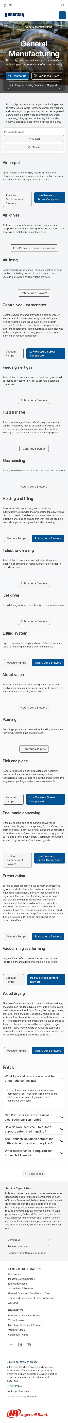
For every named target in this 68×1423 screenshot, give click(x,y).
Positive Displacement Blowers (25, 1315)
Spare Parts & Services (20, 1288)
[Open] (62, 15)
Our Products (15, 1274)
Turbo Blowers (16, 1320)
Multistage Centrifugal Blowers (24, 1325)
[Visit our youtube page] (29, 1345)
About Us (13, 1302)
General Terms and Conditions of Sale (29, 1293)
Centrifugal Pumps (18, 1334)
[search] (63, 5)
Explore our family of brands (22, 1361)
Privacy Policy (14, 1386)
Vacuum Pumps (16, 1329)
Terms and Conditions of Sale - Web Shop (31, 1298)
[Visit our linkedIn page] (20, 1345)
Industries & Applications (21, 1278)
